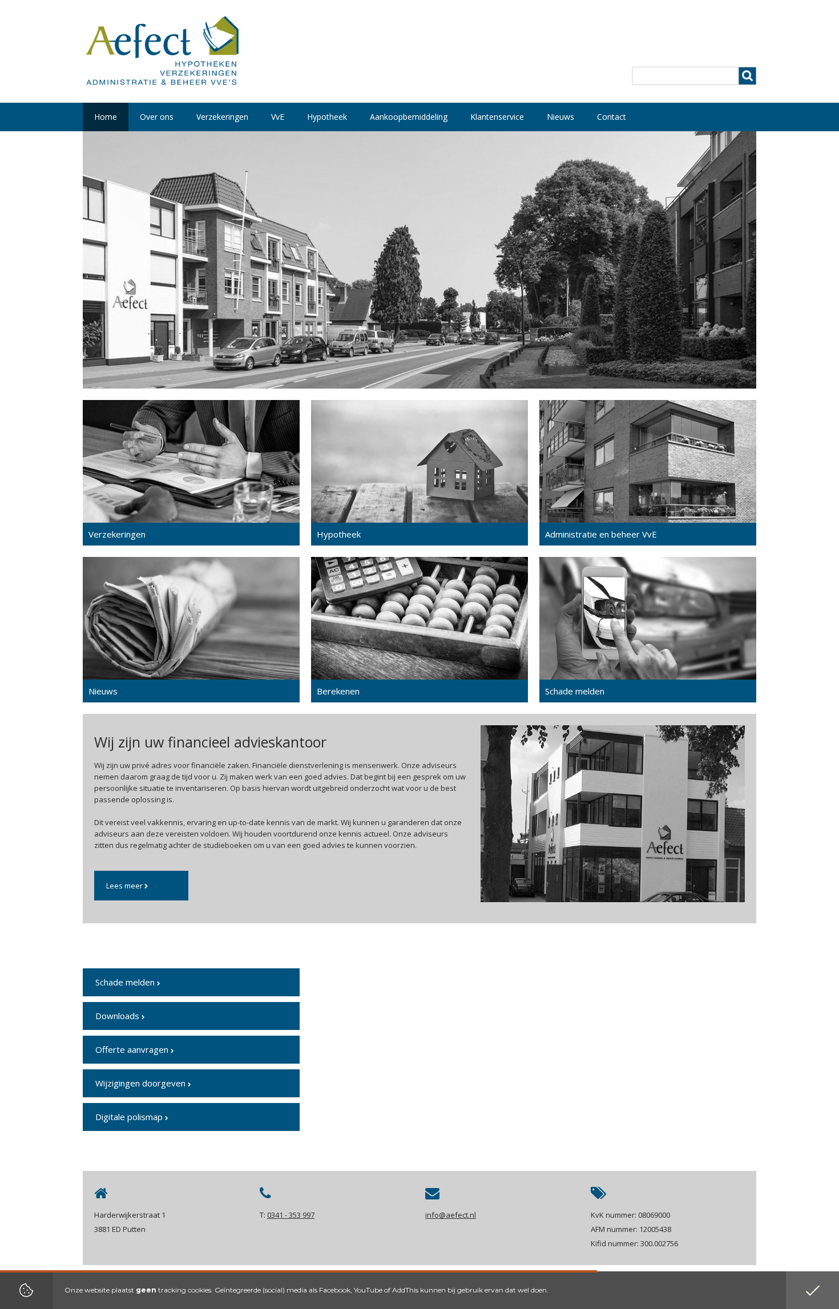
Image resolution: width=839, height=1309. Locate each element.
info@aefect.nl (450, 1215)
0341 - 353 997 (290, 1215)
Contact (611, 116)
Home (105, 116)
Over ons (157, 116)
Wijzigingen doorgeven (141, 1083)
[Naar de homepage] (162, 54)
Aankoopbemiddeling (408, 116)
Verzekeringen (222, 116)
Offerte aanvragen (133, 1049)
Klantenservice (497, 116)
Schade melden (126, 982)
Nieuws (560, 116)
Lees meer (125, 885)
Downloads (118, 1015)
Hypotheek (327, 116)
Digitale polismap (130, 1116)
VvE (277, 116)
